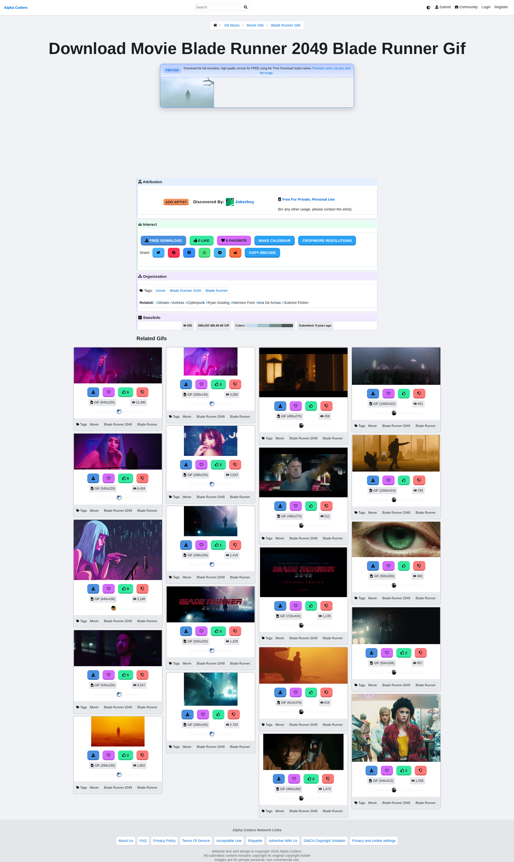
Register (501, 7)
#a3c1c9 (263, 325)
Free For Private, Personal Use (308, 199)
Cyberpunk (195, 303)
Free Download (165, 241)
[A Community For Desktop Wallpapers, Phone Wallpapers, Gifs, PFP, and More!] (215, 25)
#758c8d (275, 325)
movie (160, 291)
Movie (94, 424)
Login (486, 7)
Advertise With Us (283, 841)
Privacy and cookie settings (374, 841)
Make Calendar (275, 241)
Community (468, 7)
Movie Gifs (256, 25)
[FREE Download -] (93, 755)
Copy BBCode (262, 253)
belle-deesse (317, 425)
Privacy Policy (164, 841)
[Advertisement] (257, 142)
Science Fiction (295, 303)
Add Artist (176, 202)
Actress (177, 303)
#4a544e (287, 325)
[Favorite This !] (109, 755)
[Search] (245, 7)
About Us (125, 841)
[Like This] (218, 714)
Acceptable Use (229, 841)
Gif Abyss (232, 25)
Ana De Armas (269, 303)
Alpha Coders (16, 8)
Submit (445, 7)
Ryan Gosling (218, 303)
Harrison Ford (243, 303)
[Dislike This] (143, 755)
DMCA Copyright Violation (325, 841)
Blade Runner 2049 (185, 291)
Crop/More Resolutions (327, 241)
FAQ (143, 841)
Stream (163, 303)
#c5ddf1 (251, 325)
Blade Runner (217, 291)
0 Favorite (236, 241)
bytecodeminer (131, 608)
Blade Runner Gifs (286, 25)
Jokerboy (244, 201)
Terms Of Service (196, 841)
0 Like (203, 241)
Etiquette (255, 841)
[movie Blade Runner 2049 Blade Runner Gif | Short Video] (118, 745)
